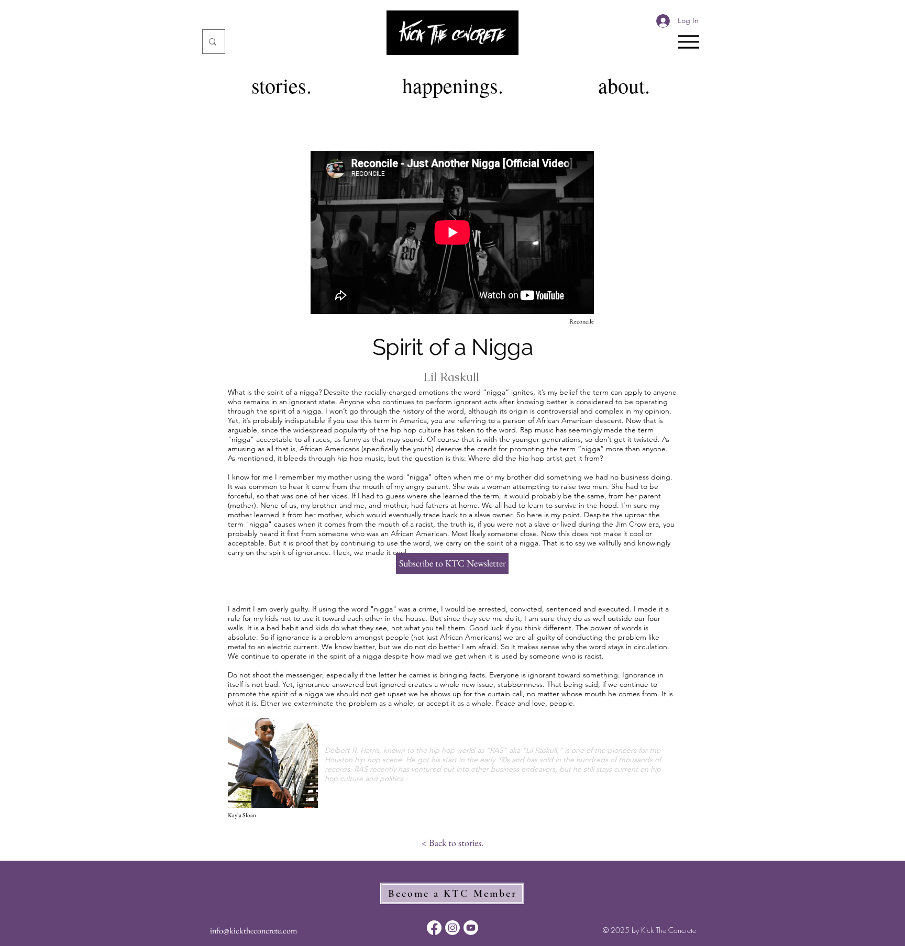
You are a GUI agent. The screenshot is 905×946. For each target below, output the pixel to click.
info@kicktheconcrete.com (253, 930)
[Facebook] (434, 927)
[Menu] (688, 41)
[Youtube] (470, 927)
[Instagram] (452, 927)
